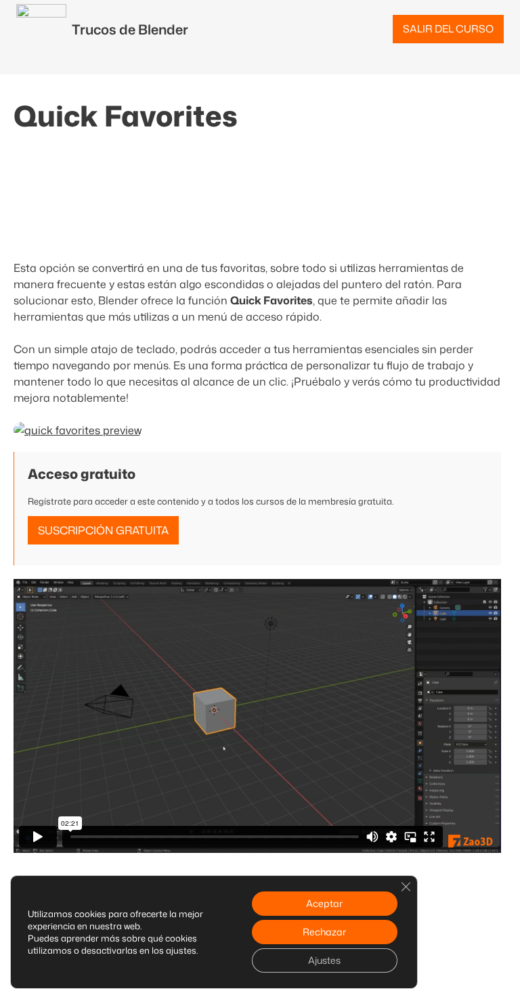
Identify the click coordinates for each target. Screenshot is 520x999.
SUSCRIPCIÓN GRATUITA (103, 530)
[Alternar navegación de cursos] (8, 66)
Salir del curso (448, 29)
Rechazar (324, 931)
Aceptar (324, 903)
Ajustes (324, 960)
